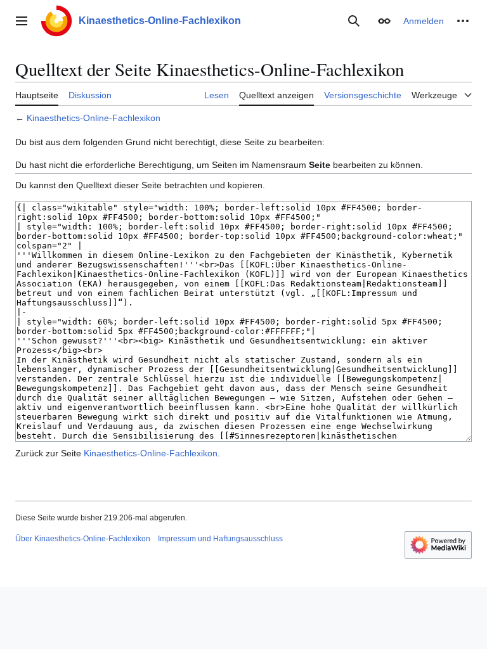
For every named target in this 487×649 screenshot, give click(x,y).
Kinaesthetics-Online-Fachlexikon (93, 118)
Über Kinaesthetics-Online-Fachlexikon (82, 538)
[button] (22, 21)
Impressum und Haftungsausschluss (220, 538)
